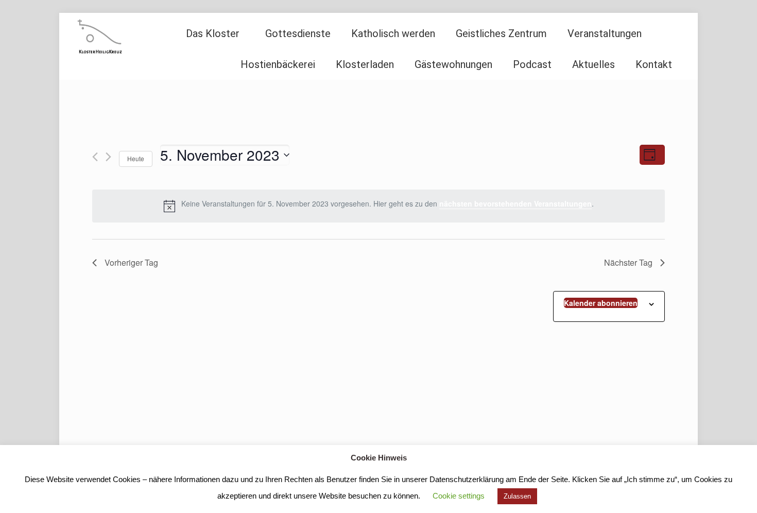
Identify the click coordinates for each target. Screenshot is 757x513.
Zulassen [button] (517, 496)
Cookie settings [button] (459, 495)
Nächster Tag (628, 262)
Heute (135, 158)
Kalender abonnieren (601, 303)
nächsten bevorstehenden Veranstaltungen (515, 203)
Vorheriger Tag (131, 262)
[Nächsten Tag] (108, 157)
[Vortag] (95, 157)
